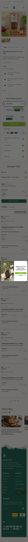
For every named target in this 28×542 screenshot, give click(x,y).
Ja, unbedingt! (20, 273)
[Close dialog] (26, 261)
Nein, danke (21, 275)
